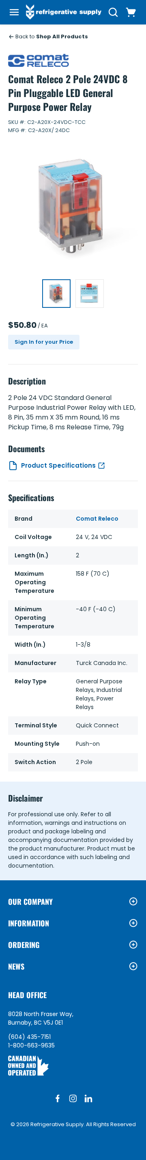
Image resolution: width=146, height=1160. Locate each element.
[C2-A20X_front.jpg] (89, 293)
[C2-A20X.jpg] (56, 293)
